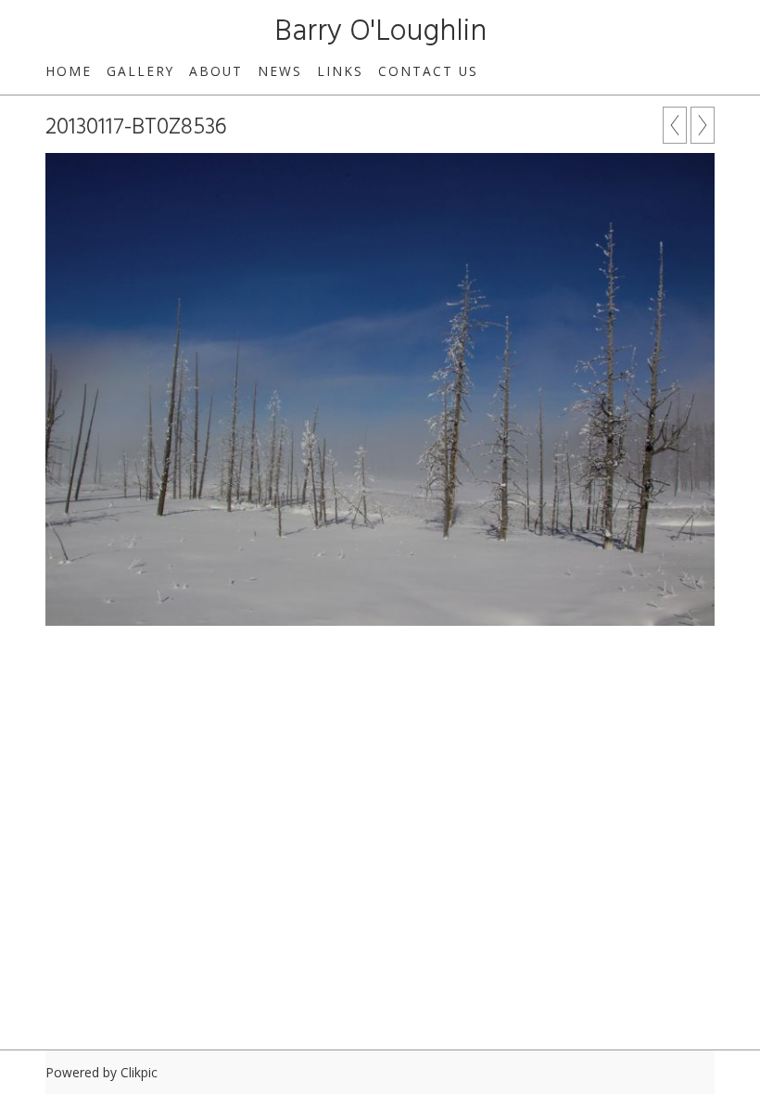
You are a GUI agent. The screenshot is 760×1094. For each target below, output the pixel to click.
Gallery (140, 71)
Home (68, 71)
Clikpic (139, 1072)
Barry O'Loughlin (380, 32)
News (280, 71)
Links (340, 71)
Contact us (428, 71)
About (216, 71)
